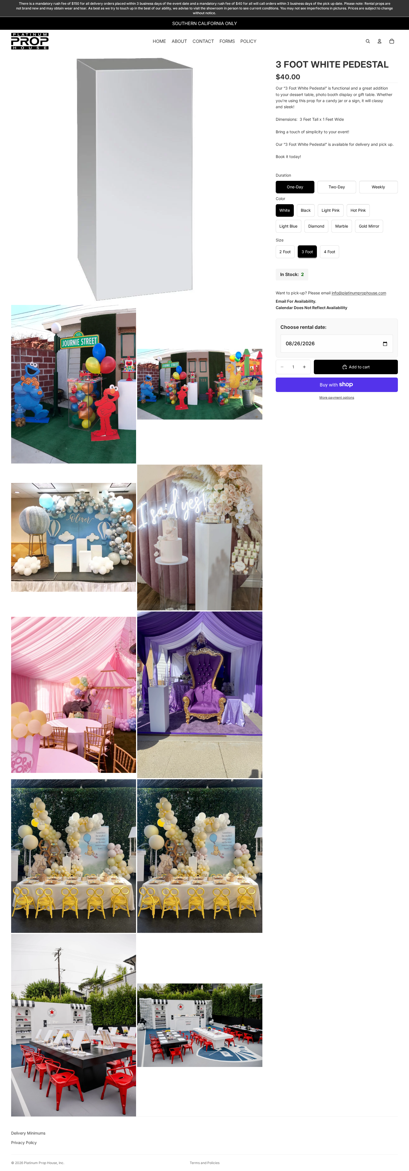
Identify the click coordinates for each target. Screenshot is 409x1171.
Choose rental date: (303, 327)
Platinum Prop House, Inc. (44, 1163)
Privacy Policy (24, 1142)
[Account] (379, 41)
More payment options (336, 398)
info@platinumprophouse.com (359, 292)
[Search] (368, 41)
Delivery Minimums (28, 1133)
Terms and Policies (205, 1163)
